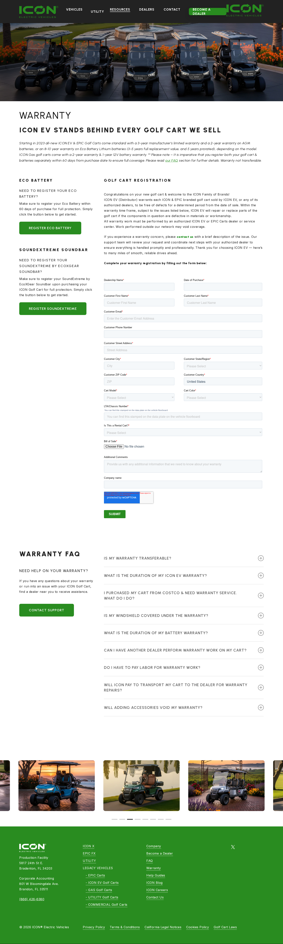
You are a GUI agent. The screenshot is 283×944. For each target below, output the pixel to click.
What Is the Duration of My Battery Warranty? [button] (156, 633)
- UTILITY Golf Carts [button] (102, 897)
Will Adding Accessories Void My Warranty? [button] (153, 707)
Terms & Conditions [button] (125, 927)
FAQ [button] (149, 861)
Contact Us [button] (155, 897)
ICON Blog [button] (154, 883)
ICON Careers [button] (157, 890)
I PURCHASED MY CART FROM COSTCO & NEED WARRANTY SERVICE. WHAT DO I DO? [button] (170, 596)
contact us (185, 237)
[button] (50, 228)
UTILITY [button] (89, 861)
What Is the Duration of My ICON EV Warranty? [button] (155, 575)
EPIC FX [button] (89, 853)
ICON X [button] (88, 846)
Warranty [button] (153, 868)
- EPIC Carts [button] (95, 875)
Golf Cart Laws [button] (225, 927)
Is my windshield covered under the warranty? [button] (156, 615)
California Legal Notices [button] (163, 927)
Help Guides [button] (155, 875)
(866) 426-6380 (31, 899)
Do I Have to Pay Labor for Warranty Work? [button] (152, 667)
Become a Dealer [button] (159, 853)
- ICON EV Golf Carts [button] (102, 883)
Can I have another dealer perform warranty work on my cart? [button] (175, 650)
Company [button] (153, 846)
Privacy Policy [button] (94, 927)
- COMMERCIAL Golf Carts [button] (106, 904)
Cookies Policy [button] (197, 927)
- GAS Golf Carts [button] (99, 890)
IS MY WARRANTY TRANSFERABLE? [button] (137, 558)
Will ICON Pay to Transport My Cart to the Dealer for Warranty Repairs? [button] (175, 688)
